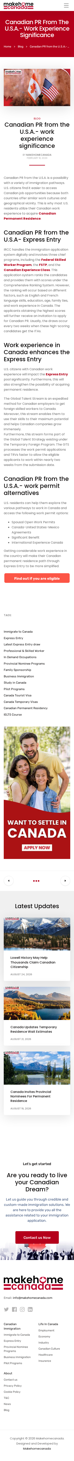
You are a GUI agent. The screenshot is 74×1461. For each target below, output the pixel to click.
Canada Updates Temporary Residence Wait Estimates (33, 1029)
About (8, 1373)
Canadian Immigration (12, 1326)
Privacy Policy (13, 1385)
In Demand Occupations (20, 657)
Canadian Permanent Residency (26, 708)
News (7, 1404)
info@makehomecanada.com (32, 1298)
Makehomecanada (39, 155)
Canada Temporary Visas (21, 702)
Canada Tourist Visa (17, 695)
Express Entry (13, 638)
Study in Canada (15, 682)
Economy (44, 1336)
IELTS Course (13, 714)
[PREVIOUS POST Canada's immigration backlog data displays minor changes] (9, 881)
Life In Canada (48, 1324)
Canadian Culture (49, 1348)
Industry (43, 1342)
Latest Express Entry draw (22, 644)
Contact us (10, 1379)
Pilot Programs (14, 689)
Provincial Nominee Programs (24, 663)
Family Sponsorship (17, 670)
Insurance (44, 1361)
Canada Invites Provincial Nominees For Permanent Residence (30, 1096)
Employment (46, 1330)
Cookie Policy (12, 1392)
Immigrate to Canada (18, 631)
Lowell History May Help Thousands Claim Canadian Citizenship (32, 962)
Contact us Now (37, 1237)
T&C (6, 1398)
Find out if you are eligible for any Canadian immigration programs (37, 579)
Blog (37, 118)
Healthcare (45, 1354)
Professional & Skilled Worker (24, 651)
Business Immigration (19, 676)
